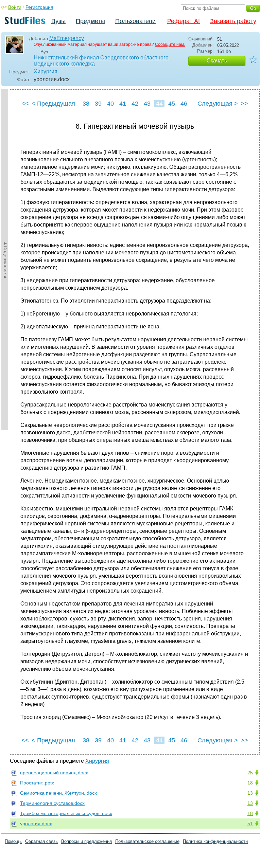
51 (250, 823)
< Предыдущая (53, 103)
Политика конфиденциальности (215, 841)
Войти (14, 7)
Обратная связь (41, 841)
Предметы (90, 21)
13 (250, 793)
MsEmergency (66, 38)
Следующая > (217, 103)
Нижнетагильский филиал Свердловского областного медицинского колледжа (101, 61)
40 (110, 103)
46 (183, 103)
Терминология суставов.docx (52, 803)
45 (171, 103)
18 (250, 782)
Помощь (13, 841)
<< (25, 103)
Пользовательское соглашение (147, 841)
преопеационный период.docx (54, 772)
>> (244, 103)
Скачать (217, 61)
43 (147, 103)
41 (122, 103)
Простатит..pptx (37, 782)
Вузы (58, 21)
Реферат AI (183, 21)
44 (159, 103)
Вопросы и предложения (86, 841)
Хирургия (45, 71)
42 (135, 103)
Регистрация (39, 7)
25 (250, 772)
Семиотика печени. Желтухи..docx (58, 793)
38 (86, 103)
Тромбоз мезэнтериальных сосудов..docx (66, 813)
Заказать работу (233, 21)
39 (98, 103)
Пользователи (135, 21)
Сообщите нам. (170, 44)
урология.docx (36, 823)
